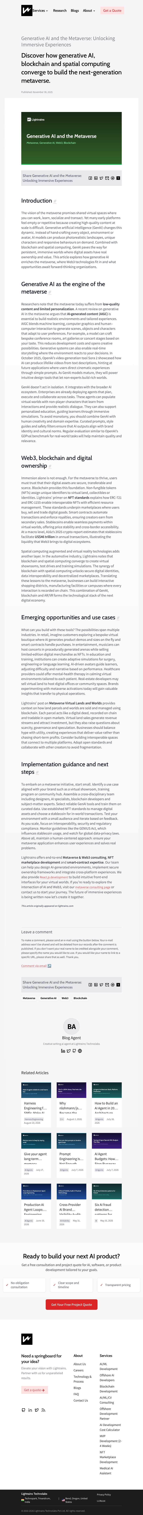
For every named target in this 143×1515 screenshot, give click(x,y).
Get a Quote (112, 10)
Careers (78, 1370)
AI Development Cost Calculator (110, 1427)
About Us (80, 1364)
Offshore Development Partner (109, 1414)
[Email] (107, 178)
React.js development (54, 877)
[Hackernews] (118, 178)
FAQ (76, 1394)
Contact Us (81, 1400)
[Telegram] (113, 178)
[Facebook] (90, 178)
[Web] (80, 1051)
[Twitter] (101, 178)
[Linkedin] (96, 178)
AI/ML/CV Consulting (107, 1400)
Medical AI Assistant (106, 1470)
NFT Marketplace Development (109, 1457)
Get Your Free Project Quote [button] (71, 1304)
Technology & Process (83, 1379)
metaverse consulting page (92, 887)
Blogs (75, 10)
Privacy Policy (104, 1494)
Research (60, 10)
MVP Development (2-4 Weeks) (111, 1441)
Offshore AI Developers (107, 1377)
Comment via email (34, 966)
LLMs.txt (101, 1500)
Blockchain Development (109, 1388)
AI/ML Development (109, 1366)
